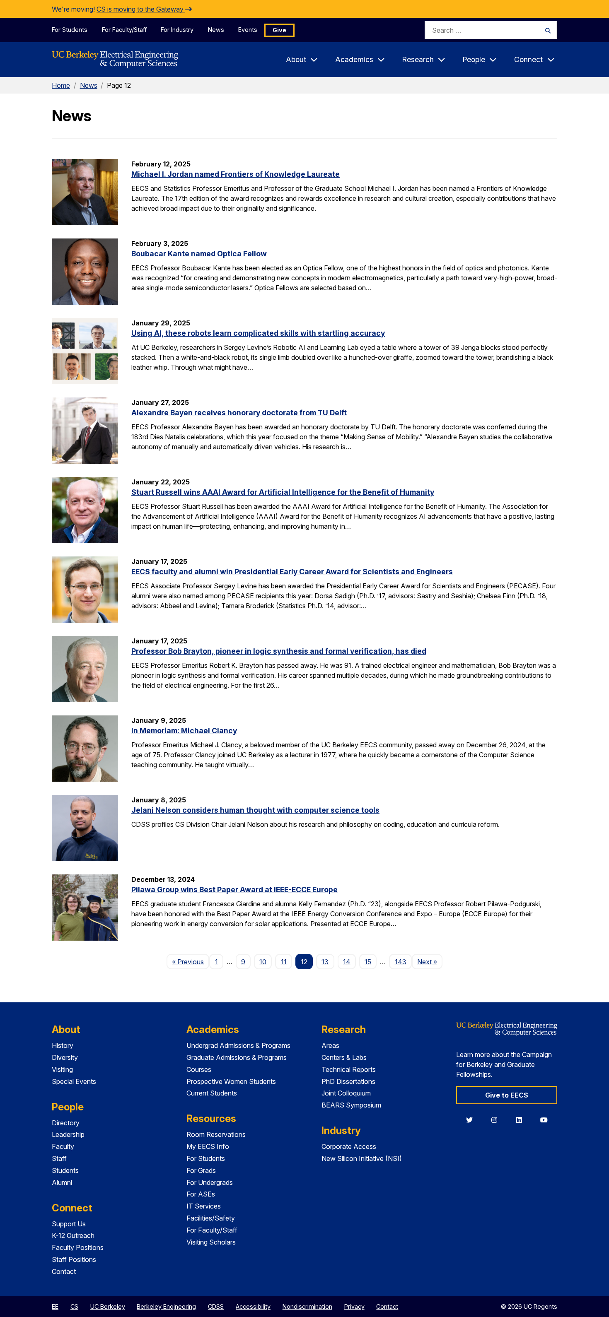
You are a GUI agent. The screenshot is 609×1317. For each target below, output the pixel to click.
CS (74, 1306)
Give (279, 30)
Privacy (354, 1306)
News (216, 29)
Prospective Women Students (231, 1081)
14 (346, 962)
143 (400, 962)
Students (65, 1170)
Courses (198, 1069)
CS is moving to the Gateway (141, 9)
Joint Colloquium (346, 1093)
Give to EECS (506, 1095)
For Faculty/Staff (124, 29)
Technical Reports (348, 1069)
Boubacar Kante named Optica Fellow (199, 253)
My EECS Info (207, 1146)
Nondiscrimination (307, 1306)
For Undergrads (209, 1182)
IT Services (203, 1206)
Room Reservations (216, 1134)
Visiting (62, 1069)
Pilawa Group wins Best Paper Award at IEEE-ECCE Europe (234, 889)
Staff (59, 1158)
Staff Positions (74, 1259)
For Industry (177, 29)
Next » (429, 961)
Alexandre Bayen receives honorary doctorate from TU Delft (239, 412)
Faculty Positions (78, 1247)
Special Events (74, 1081)
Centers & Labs (344, 1057)
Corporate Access (348, 1146)
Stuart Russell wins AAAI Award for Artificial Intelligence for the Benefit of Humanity (282, 492)
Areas (330, 1045)
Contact (64, 1271)
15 (368, 962)
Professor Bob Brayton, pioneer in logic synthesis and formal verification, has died (278, 651)
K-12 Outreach (73, 1235)
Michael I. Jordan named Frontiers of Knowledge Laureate (235, 174)
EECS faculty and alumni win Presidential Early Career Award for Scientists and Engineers (292, 571)
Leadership (68, 1134)
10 (262, 962)
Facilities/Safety (210, 1218)
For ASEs (200, 1194)
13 (325, 962)
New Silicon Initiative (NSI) (361, 1158)
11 (284, 962)
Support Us (69, 1224)
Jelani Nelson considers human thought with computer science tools (255, 810)
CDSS (216, 1306)
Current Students (211, 1093)
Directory (66, 1123)
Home (61, 85)
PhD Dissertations (348, 1081)
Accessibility (253, 1306)
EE (55, 1306)
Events (247, 29)
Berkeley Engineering (166, 1306)
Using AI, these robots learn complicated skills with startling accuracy (258, 333)
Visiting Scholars (211, 1242)
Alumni (62, 1182)
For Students (69, 29)
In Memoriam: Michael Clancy (184, 730)
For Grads (201, 1170)
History (62, 1045)
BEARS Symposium (351, 1105)
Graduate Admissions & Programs (236, 1057)
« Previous (190, 961)
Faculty (63, 1146)
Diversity (65, 1057)
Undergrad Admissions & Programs (238, 1045)
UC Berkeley (107, 1306)
